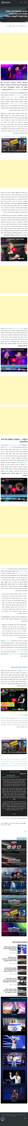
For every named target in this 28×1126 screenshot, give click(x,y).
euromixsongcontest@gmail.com (9, 777)
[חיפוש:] (20, 831)
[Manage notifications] (25, 1118)
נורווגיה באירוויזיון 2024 (13, 445)
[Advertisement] (14, 47)
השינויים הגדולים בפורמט (14, 654)
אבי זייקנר (3, 818)
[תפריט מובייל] (25, 2)
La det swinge (18, 95)
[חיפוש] (21, 2)
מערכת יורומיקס (12, 26)
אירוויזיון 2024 (8, 447)
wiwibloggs (21, 715)
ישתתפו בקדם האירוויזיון (11, 97)
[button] (15, 153)
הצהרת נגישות (8, 1114)
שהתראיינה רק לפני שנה (17, 328)
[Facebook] (13, 814)
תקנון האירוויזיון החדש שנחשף (17, 103)
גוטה (21, 672)
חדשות (16, 823)
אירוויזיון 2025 (18, 89)
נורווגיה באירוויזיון (11, 823)
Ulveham (25, 670)
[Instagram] (15, 814)
